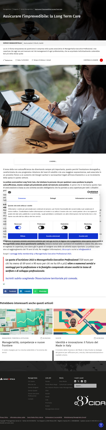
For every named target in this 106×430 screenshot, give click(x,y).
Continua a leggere (91, 60)
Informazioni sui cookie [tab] (84, 198)
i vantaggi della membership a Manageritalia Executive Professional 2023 (40, 254)
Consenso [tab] (22, 198)
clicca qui (66, 249)
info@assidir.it (85, 249)
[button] (10, 291)
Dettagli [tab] (53, 198)
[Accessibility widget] (101, 425)
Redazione (8, 60)
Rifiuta (22, 236)
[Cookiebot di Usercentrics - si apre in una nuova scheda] (89, 192)
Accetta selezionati (53, 236)
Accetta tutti (83, 236)
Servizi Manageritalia (27, 9)
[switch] (41, 227)
